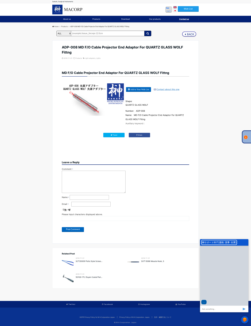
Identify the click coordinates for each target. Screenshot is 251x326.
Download (125, 19)
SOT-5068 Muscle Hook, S (152, 261)
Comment (67, 169)
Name (65, 197)
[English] (175, 7)
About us (67, 19)
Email (65, 204)
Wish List (188, 8)
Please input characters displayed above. (82, 214)
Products (96, 19)
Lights (98, 58)
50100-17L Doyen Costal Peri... (89, 277)
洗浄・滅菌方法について (162, 317)
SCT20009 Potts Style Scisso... (89, 261)
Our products (155, 19)
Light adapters (90, 58)
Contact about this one (167, 89)
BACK (190, 34)
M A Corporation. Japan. (126, 322)
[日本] (175, 11)
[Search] (147, 33)
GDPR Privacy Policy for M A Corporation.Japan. (97, 317)
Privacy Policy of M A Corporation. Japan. (134, 317)
